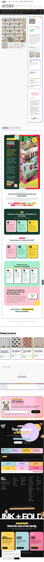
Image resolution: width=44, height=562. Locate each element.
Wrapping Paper (15, 478)
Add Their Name (23, 480)
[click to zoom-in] (14, 30)
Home (2, 15)
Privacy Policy (31, 496)
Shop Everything (15, 485)
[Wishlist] (9, 338)
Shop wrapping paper (18, 442)
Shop (5, 15)
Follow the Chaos (39, 482)
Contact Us (30, 495)
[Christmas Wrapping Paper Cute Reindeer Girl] (28, 343)
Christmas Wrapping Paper (13, 15)
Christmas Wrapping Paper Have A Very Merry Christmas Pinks (5, 351)
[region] (11, 555)
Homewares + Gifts (15, 480)
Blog (37, 478)
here (39, 113)
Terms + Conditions (30, 498)
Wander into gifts (26, 442)
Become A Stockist (31, 500)
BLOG (19, 1)
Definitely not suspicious (39, 489)
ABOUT (16, 1)
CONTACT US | (9, 1)
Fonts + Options (31, 482)
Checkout (35, 6)
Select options (5, 358)
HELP (14, 1)
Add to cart (34, 93)
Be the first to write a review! (22, 376)
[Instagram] (5, 1)
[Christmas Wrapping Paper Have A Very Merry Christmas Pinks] (5, 343)
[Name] (31, 54)
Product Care (30, 487)
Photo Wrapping (23, 478)
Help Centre (30, 479)
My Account (30, 6)
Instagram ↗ (3, 486)
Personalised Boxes (22, 482)
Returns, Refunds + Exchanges (31, 489)
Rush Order (32, 80)
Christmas (7, 15)
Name (31, 61)
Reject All (11, 558)
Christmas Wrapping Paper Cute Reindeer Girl (27, 351)
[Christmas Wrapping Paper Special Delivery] (39, 343)
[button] (25, 30)
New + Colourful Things (39, 480)
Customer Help (40, 6)
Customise (5, 558)
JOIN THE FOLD (35, 411)
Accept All (17, 558)
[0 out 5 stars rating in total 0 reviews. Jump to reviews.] (31, 25)
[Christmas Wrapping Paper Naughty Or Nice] (16, 343)
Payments (30, 493)
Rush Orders (30, 485)
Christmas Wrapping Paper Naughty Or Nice (16, 351)
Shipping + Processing (30, 491)
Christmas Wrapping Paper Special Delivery (39, 351)
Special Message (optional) (33, 73)
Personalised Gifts (23, 484)
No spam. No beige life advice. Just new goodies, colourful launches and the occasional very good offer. (13, 414)
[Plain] (37, 54)
